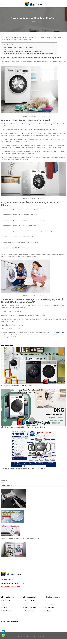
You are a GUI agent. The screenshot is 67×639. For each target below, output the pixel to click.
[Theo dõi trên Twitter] (34, 622)
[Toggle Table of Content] (53, 44)
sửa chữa (38, 157)
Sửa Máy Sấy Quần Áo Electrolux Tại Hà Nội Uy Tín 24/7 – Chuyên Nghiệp (23, 468)
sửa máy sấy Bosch (20, 133)
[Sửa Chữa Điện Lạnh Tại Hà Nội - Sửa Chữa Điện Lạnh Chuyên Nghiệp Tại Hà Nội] (33, 4)
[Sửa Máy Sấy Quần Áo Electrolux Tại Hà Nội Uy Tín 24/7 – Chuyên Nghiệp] (33, 449)
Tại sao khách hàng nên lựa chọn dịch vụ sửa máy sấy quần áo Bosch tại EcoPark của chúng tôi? (30, 53)
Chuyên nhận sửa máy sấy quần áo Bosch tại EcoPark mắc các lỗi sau (23, 51)
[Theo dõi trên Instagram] (32, 622)
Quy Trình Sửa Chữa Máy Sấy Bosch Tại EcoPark (18, 49)
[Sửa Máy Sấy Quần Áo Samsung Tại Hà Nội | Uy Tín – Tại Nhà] (33, 365)
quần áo (20, 37)
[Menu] (2, 4)
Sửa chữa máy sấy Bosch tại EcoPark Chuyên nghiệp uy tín (20, 47)
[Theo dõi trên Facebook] (30, 622)
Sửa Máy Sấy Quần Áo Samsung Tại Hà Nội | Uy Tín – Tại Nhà (19, 385)
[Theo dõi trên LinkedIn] (36, 622)
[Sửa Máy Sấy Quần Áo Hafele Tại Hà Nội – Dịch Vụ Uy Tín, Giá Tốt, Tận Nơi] (33, 407)
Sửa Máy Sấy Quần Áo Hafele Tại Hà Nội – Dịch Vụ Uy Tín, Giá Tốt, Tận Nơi (23, 427)
